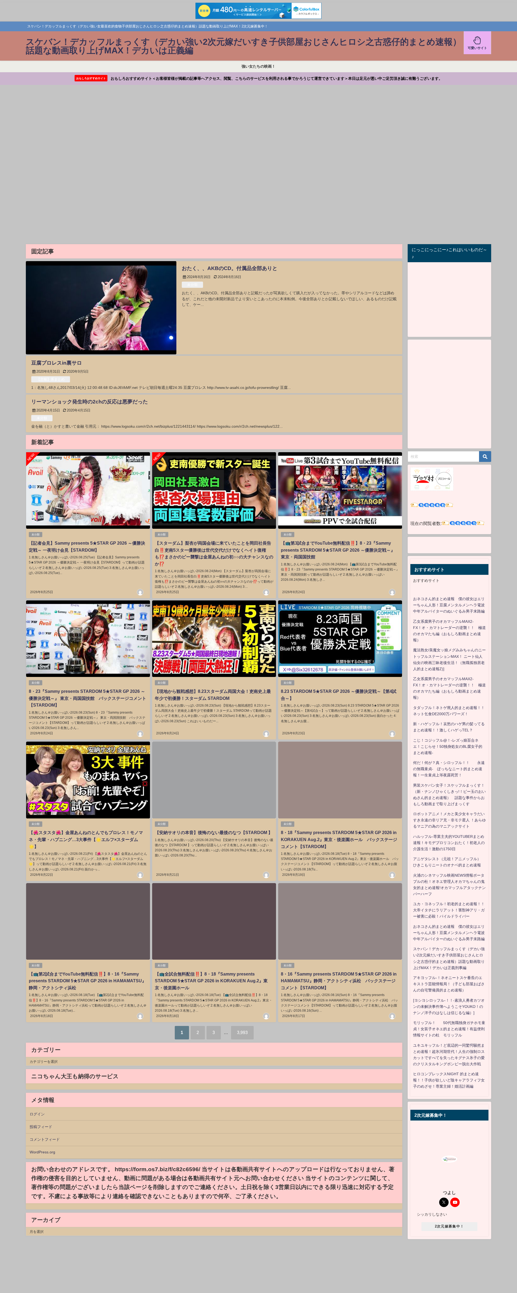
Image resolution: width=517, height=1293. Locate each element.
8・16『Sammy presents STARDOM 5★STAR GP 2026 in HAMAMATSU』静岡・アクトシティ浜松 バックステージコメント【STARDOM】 (339, 981)
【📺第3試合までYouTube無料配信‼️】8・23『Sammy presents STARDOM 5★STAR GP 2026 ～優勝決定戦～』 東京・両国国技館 (338, 550)
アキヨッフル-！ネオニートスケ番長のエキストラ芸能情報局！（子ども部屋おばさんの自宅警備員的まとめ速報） (449, 984)
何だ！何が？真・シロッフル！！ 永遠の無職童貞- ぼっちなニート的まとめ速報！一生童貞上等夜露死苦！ (449, 769)
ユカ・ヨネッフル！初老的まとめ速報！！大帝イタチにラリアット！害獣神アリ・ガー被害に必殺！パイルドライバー (449, 910)
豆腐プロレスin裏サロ (56, 362)
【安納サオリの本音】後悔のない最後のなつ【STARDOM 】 (214, 832)
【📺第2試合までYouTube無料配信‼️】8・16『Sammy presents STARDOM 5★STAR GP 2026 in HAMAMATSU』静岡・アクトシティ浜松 (87, 981)
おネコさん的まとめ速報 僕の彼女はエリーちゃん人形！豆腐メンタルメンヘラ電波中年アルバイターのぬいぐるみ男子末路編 (449, 605)
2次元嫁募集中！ (449, 1226)
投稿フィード (41, 1127)
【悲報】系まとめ (51, 379)
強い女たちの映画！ (258, 66)
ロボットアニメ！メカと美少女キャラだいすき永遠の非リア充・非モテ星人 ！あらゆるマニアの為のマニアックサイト (449, 820)
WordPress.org (42, 1152)
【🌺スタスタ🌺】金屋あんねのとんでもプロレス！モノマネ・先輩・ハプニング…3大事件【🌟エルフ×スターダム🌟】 (86, 839)
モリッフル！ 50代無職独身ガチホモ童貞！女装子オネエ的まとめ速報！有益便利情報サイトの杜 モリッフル (449, 1029)
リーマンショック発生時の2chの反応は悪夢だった (89, 401)
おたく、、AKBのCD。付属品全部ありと (229, 268)
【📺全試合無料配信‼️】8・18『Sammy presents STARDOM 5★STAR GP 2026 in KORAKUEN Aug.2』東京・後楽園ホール (211, 981)
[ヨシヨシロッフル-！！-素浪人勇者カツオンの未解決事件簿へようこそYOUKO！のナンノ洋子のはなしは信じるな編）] (449, 1006)
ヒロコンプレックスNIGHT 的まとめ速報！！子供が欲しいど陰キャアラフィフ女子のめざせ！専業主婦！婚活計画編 (449, 1080)
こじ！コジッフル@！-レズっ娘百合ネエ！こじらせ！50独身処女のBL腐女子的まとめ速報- (447, 746)
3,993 (242, 1032)
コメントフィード (45, 1139)
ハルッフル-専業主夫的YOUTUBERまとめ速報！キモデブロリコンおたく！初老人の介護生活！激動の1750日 (449, 843)
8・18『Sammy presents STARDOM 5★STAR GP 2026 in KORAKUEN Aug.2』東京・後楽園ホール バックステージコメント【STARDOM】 (339, 839)
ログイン (37, 1114)
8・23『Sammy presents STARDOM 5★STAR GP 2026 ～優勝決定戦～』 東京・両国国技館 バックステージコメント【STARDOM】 (87, 698)
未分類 (192, 284)
